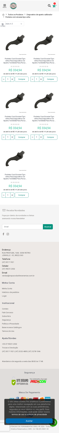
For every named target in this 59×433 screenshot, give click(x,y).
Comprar (21, 79)
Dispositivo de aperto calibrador (39, 15)
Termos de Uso (8, 331)
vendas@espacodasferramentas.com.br (18, 276)
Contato (5, 309)
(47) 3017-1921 (8, 262)
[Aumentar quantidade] (12, 79)
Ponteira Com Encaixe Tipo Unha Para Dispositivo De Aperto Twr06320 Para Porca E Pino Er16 (15, 61)
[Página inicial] (3, 15)
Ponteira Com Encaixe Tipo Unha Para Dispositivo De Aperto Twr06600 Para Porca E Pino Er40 (43, 119)
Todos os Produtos (15, 15)
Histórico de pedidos (10, 292)
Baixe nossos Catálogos (12, 327)
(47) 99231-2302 (8, 269)
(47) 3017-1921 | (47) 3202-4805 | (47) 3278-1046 (21, 351)
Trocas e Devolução (10, 348)
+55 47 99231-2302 (9, 344)
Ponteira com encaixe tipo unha (17, 17)
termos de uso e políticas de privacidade (29, 414)
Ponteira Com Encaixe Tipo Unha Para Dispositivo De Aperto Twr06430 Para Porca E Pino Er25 (43, 61)
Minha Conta (7, 289)
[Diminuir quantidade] (4, 79)
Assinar (47, 227)
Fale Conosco (7, 312)
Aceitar (29, 421)
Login (4, 296)
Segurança (6, 320)
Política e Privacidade (10, 324)
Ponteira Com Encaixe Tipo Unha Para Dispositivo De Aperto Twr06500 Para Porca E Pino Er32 (15, 119)
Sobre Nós (6, 316)
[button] (54, 6)
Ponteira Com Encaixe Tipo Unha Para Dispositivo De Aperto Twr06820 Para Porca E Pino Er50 (15, 177)
